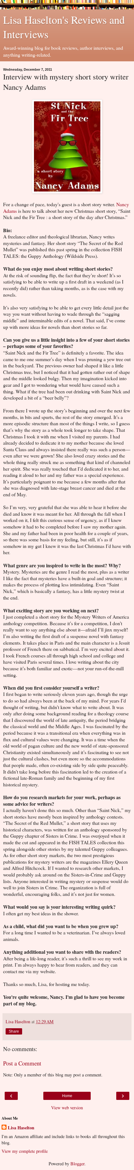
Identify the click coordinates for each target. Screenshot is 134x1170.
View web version (67, 1108)
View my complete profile (25, 1151)
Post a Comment (22, 1063)
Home (67, 1096)
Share (14, 1031)
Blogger (77, 1164)
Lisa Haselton (21, 1128)
